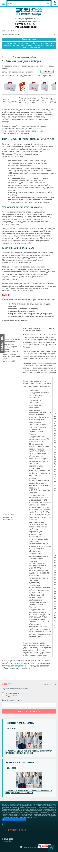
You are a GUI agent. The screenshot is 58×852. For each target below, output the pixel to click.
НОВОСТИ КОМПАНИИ (19, 762)
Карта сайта (7, 841)
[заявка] (47, 73)
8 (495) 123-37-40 (25, 23)
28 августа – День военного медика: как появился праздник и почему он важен (28, 752)
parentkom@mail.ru (17, 666)
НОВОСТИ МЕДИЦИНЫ (19, 723)
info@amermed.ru (26, 26)
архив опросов (50, 684)
